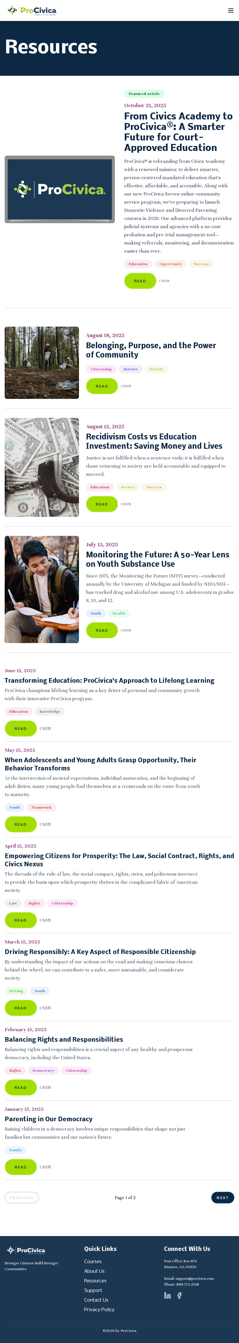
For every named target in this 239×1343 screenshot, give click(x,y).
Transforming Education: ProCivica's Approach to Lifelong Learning (109, 681)
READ (140, 281)
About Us (94, 1271)
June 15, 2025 (20, 671)
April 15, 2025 (20, 846)
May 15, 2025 (20, 750)
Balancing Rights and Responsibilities (64, 1040)
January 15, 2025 (24, 1109)
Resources (95, 1281)
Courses (93, 1262)
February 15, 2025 (26, 1030)
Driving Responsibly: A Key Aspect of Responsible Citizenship (100, 952)
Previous (22, 1198)
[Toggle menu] (230, 10)
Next (223, 1198)
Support (93, 1290)
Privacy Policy (99, 1310)
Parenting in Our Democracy (48, 1119)
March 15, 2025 (22, 942)
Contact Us (96, 1300)
